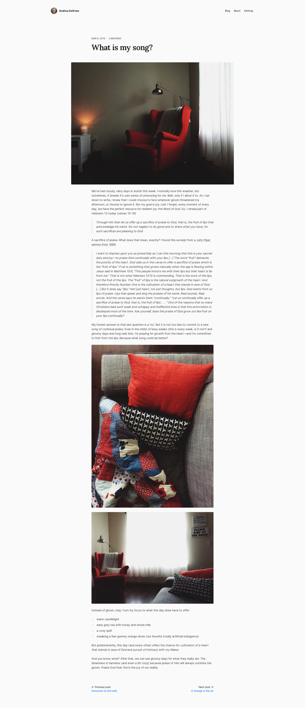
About (237, 10)
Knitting (248, 10)
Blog (227, 10)
